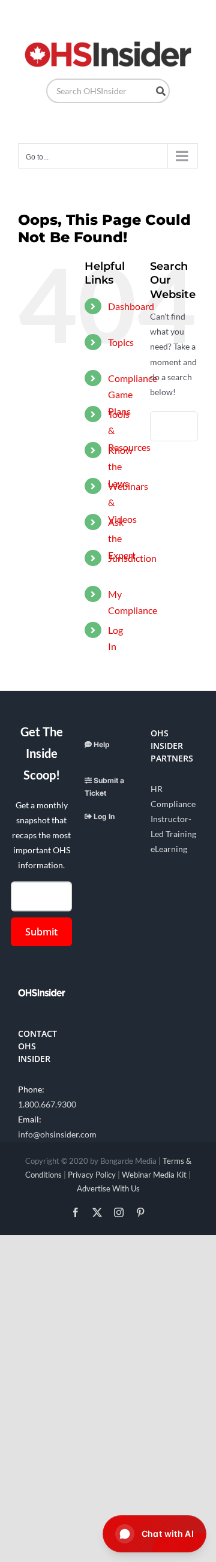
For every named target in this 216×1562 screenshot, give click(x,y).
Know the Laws (120, 466)
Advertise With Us (108, 1188)
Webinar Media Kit (154, 1174)
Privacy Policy (92, 1174)
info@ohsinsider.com (57, 1134)
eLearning (169, 849)
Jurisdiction (132, 558)
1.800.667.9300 (47, 1104)
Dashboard (131, 306)
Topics (121, 342)
